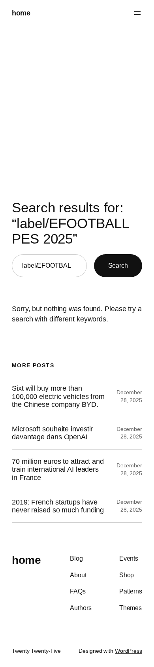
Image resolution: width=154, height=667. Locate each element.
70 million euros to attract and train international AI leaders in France (58, 469)
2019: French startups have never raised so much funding (58, 506)
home (21, 13)
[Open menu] (137, 13)
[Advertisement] (77, 111)
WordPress (128, 651)
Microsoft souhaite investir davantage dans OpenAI (52, 433)
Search (118, 265)
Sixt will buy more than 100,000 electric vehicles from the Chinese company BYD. (58, 396)
